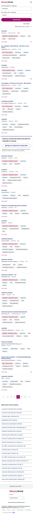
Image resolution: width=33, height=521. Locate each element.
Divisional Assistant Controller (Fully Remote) (14, 312)
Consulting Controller (7, 101)
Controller (4, 31)
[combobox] (16, 8)
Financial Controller (7, 292)
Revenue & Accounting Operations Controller (14, 205)
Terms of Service (20, 507)
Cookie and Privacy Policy (19, 150)
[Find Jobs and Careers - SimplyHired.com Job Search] (7, 2)
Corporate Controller (7, 376)
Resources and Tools (15, 486)
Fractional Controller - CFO (8, 274)
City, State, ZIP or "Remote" (8, 12)
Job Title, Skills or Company (9, 6)
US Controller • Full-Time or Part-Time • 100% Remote (16, 83)
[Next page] (29, 397)
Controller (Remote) (6, 239)
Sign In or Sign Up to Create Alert (17, 145)
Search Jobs (16, 19)
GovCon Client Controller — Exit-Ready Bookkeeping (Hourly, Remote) (16, 357)
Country (11, 494)
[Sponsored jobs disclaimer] (31, 27)
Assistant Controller (7, 156)
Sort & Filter (26, 23)
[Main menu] (31, 2)
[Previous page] (3, 397)
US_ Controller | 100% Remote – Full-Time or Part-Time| (15, 46)
